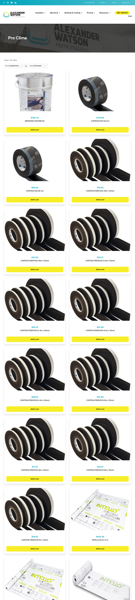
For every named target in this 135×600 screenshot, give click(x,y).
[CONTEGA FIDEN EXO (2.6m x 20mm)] (100, 210)
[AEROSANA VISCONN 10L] (34, 71)
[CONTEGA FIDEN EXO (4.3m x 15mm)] (100, 280)
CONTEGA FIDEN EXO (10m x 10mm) (100, 191)
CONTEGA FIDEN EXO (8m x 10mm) (35, 470)
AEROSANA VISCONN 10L (35, 121)
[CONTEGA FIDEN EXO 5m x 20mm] (34, 489)
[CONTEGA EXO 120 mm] (100, 71)
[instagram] (8, 2)
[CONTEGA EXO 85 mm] (34, 140)
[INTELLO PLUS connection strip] (100, 559)
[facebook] (4, 2)
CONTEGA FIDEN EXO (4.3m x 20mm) (35, 400)
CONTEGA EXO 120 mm (100, 121)
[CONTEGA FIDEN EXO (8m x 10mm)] (34, 420)
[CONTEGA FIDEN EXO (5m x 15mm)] (100, 350)
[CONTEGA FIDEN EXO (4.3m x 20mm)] (34, 350)
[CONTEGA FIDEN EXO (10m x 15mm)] (34, 210)
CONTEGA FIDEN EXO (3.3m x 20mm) (35, 330)
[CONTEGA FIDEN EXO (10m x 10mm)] (100, 140)
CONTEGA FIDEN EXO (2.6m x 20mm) (100, 261)
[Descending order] (26, 66)
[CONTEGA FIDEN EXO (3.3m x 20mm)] (34, 280)
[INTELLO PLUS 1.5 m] (100, 489)
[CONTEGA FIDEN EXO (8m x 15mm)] (100, 420)
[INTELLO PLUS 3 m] (34, 559)
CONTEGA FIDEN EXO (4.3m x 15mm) (100, 330)
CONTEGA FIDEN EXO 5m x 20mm (35, 540)
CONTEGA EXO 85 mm (35, 191)
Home (6, 60)
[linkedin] (15, 2)
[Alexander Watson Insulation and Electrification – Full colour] (14, 12)
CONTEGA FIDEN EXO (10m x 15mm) (35, 261)
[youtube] (11, 2)
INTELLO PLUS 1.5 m (100, 540)
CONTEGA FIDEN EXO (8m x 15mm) (100, 470)
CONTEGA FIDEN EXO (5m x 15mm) (100, 400)
